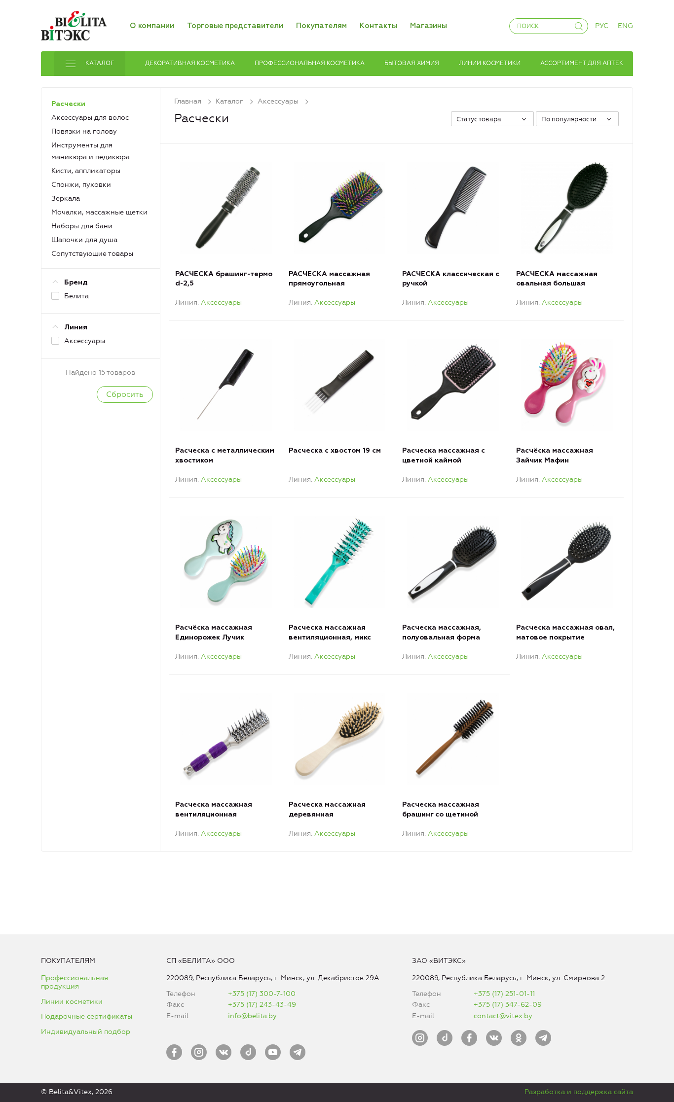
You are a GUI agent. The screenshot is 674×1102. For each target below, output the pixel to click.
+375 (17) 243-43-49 (262, 1004)
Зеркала (65, 198)
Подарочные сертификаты (86, 1016)
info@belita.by (252, 1016)
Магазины (428, 26)
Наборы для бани (81, 226)
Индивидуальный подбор (85, 1032)
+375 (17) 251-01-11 (504, 994)
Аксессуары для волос (90, 117)
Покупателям (321, 26)
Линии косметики (72, 1001)
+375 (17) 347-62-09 (508, 1004)
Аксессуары (221, 302)
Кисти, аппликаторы (85, 171)
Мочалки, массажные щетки (99, 212)
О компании (152, 26)
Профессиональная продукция (74, 982)
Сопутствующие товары (92, 253)
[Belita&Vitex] (74, 24)
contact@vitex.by (503, 1016)
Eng (625, 26)
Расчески (68, 104)
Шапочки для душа (84, 240)
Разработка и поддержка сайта (578, 1092)
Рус (601, 26)
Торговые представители (235, 26)
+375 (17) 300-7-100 (262, 994)
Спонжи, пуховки (81, 184)
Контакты (378, 26)
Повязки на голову (84, 131)
